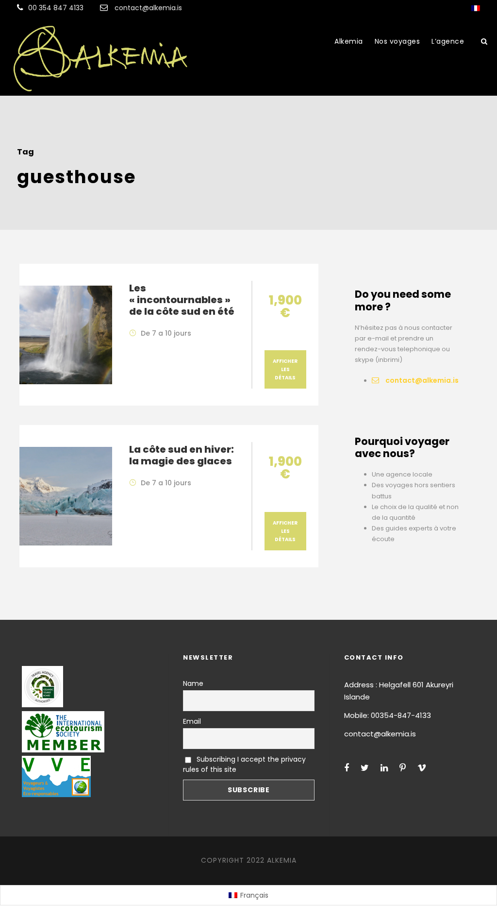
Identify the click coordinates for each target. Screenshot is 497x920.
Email (192, 721)
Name (193, 683)
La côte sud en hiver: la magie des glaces (181, 455)
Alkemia (348, 41)
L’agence (447, 41)
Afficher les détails (285, 369)
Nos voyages (397, 41)
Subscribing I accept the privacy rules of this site (244, 764)
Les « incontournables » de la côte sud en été (181, 299)
